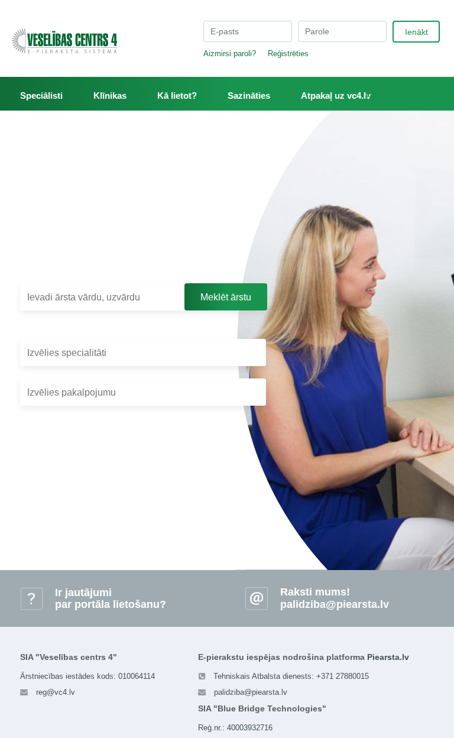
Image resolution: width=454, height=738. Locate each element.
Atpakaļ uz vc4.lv (336, 95)
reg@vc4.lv (55, 692)
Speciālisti (41, 95)
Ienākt (416, 32)
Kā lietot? (177, 95)
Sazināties (249, 95)
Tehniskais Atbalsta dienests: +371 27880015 (291, 676)
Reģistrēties (288, 53)
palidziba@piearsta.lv (334, 604)
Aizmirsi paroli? (229, 53)
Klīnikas (110, 95)
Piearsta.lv (388, 657)
